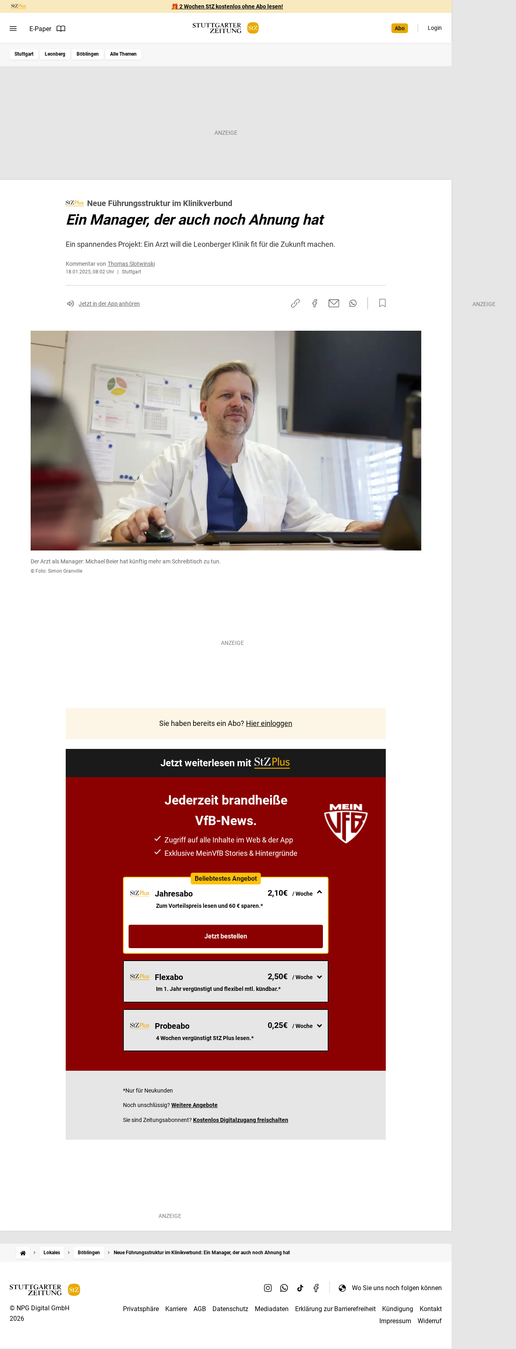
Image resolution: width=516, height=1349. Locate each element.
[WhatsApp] (284, 1287)
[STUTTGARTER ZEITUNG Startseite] (226, 28)
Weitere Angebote (194, 1105)
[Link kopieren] (295, 303)
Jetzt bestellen (225, 936)
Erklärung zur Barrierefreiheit (335, 1309)
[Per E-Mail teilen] (334, 303)
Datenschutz (230, 1309)
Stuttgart (24, 54)
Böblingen (88, 54)
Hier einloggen (269, 723)
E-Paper (40, 29)
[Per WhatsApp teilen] (353, 303)
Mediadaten (272, 1309)
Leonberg (55, 54)
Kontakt (431, 1309)
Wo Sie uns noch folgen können (397, 1288)
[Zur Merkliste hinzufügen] (380, 303)
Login (435, 28)
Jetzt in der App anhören (109, 303)
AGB (200, 1309)
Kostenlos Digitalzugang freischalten (240, 1120)
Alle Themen (123, 54)
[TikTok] (300, 1287)
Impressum (395, 1321)
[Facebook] (316, 1287)
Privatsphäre (141, 1309)
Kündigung (397, 1309)
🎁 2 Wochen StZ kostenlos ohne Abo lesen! (227, 6)
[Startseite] (23, 1253)
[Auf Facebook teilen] (315, 303)
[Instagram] (268, 1287)
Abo (400, 28)
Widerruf (430, 1321)
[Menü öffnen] (13, 29)
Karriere (176, 1309)
